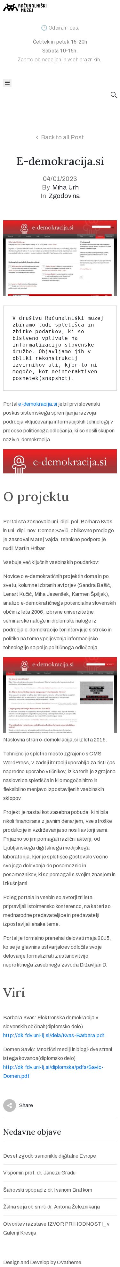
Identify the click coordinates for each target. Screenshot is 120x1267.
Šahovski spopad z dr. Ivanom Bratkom (47, 1190)
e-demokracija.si (37, 404)
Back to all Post (62, 137)
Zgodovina (64, 195)
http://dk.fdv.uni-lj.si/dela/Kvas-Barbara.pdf (54, 1035)
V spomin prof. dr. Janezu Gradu (39, 1172)
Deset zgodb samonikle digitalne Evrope (49, 1156)
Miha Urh (65, 187)
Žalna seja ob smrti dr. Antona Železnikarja (51, 1206)
